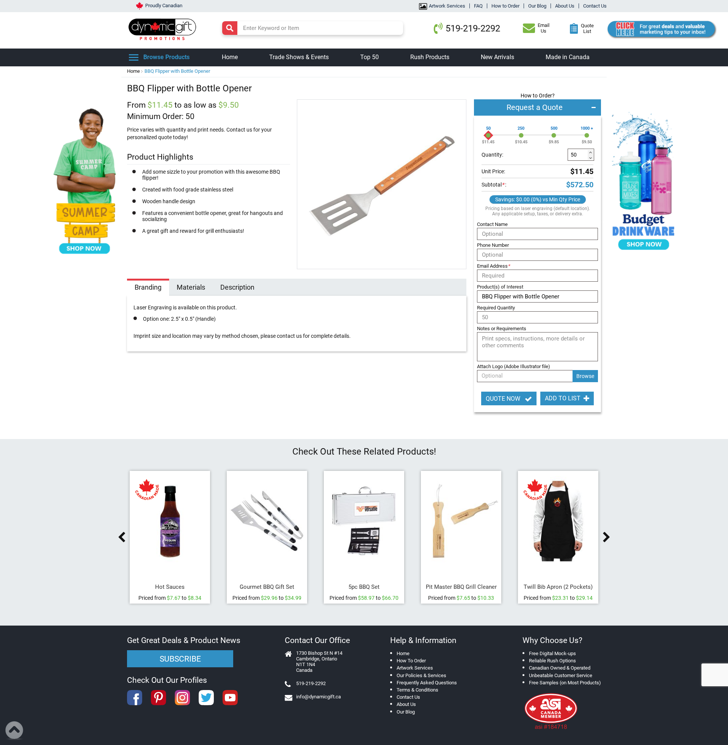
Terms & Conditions (417, 690)
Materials (191, 287)
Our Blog (537, 6)
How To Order (411, 660)
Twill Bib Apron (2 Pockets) (558, 586)
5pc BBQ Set (364, 586)
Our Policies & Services (421, 675)
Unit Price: (493, 171)
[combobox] (312, 28)
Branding (148, 287)
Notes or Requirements (501, 328)
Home (133, 71)
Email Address (493, 266)
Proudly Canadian (163, 5)
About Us (564, 6)
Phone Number (493, 245)
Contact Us (595, 6)
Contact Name (492, 224)
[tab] (148, 288)
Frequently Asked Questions (427, 682)
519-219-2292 (473, 28)
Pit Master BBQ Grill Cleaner (461, 586)
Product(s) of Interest (500, 287)
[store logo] (164, 28)
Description (237, 287)
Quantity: (492, 155)
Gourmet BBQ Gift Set (267, 586)
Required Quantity (496, 308)
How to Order (505, 6)
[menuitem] (229, 57)
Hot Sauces (170, 586)
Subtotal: (494, 185)
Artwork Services (447, 6)
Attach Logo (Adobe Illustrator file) (513, 366)
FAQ (478, 6)
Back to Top (14, 730)
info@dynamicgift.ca (318, 697)
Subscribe (180, 658)
